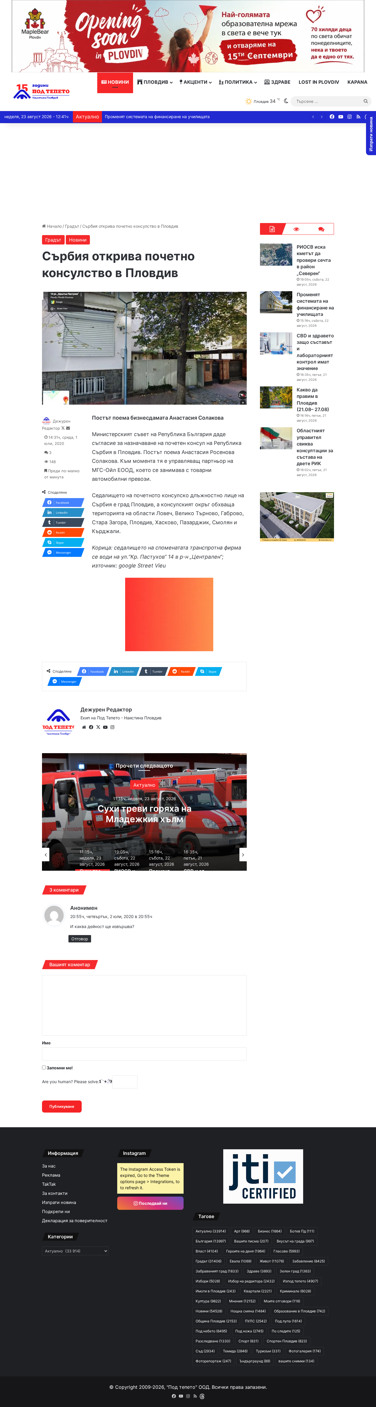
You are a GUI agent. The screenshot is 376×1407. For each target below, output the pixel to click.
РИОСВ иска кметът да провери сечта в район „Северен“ (144, 819)
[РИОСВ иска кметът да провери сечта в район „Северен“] (276, 255)
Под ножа (249, 1331)
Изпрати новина (59, 1202)
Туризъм (268, 1351)
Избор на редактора (251, 1281)
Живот (272, 1261)
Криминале (295, 1291)
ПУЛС (256, 1321)
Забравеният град (217, 1271)
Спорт (248, 1341)
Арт (242, 1231)
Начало (54, 226)
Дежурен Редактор (106, 709)
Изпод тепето (300, 1281)
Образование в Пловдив (299, 1311)
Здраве (280, 82)
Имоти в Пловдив (216, 1291)
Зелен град (295, 1271)
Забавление (308, 1261)
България (211, 1241)
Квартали (258, 1291)
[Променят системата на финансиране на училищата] (276, 302)
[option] (144, 812)
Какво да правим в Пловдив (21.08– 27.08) (147, 116)
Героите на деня (245, 1251)
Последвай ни (152, 1203)
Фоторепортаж (213, 1361)
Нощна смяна (248, 1311)
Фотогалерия (305, 1351)
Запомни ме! (59, 1067)
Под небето (211, 1331)
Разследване (213, 1341)
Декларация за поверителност (75, 1220)
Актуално (144, 785)
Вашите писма (251, 1241)
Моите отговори (282, 1301)
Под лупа (288, 1321)
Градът (72, 226)
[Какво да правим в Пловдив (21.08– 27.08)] (276, 397)
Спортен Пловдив (287, 1341)
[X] (98, 727)
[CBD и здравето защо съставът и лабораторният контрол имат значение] (276, 343)
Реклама (51, 1175)
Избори (208, 1281)
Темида (235, 1351)
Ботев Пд (302, 1231)
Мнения (242, 1301)
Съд (205, 1351)
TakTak (49, 1184)
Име (46, 1042)
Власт (207, 1251)
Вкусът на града (295, 1241)
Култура (208, 1301)
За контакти (55, 1193)
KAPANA (357, 82)
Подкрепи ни (56, 1211)
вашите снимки (296, 1361)
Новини (118, 82)
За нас (49, 1166)
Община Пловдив (216, 1321)
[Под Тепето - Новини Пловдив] (41, 92)
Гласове (286, 1251)
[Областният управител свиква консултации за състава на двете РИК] (276, 438)
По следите (286, 1331)
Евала (240, 1261)
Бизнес (270, 1231)
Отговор (79, 938)
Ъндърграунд (254, 1361)
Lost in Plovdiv (319, 82)
